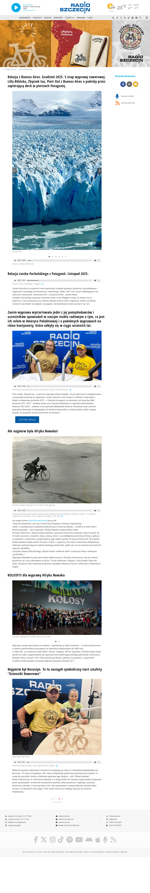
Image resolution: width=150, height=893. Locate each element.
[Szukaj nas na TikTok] (61, 837)
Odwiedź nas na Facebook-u (117, 17)
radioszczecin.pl (64, 816)
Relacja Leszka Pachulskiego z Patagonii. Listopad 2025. (48, 273)
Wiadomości (25, 18)
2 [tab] (52, 257)
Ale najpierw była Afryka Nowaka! (33, 431)
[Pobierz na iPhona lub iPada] (98, 837)
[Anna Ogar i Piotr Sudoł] (57, 717)
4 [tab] (58, 257)
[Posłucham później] (32, 264)
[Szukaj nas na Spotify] (69, 837)
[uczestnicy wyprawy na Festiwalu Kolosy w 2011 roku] (57, 607)
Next (99, 171)
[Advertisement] (20, 874)
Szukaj (140, 17)
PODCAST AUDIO (127, 96)
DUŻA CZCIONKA (115, 822)
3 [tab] (55, 257)
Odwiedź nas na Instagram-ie (125, 17)
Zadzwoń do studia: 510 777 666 (19, 816)
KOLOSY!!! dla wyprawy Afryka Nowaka (36, 575)
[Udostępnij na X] (129, 84)
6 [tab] (65, 257)
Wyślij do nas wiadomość (136, 17)
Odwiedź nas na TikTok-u (129, 17)
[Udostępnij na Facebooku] (123, 84)
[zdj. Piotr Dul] (57, 170)
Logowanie (113, 819)
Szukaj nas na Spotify (133, 17)
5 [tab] (62, 257)
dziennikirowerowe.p (37, 520)
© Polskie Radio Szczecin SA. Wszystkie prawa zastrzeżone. (44, 852)
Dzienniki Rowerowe (25, 69)
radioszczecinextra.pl (65, 819)
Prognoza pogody (14, 825)
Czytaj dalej (27, 419)
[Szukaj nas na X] (43, 837)
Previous (14, 171)
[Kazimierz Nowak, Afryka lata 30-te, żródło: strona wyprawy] (57, 469)
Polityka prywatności (97, 852)
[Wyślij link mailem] (135, 84)
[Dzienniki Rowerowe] (75, 43)
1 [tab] (49, 257)
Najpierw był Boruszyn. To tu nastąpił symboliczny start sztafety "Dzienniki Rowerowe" (55, 671)
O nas (90, 18)
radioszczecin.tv (64, 822)
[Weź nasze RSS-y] (113, 837)
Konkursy (58, 18)
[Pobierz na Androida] (89, 837)
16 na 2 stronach (57, 802)
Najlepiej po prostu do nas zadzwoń (113, 17)
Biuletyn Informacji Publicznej (68, 825)
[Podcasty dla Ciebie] (105, 837)
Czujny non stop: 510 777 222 (18, 819)
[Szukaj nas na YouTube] (79, 837)
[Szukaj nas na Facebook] (36, 837)
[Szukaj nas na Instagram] (52, 837)
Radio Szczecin (11, 69)
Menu (146, 17)
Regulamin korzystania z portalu (77, 852)
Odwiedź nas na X (121, 17)
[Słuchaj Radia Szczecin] (16, 7)
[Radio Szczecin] (75, 7)
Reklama (81, 18)
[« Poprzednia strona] (51, 799)
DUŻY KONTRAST (115, 825)
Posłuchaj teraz (114, 816)
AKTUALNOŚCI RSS (128, 103)
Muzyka (47, 18)
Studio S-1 (70, 18)
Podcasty (37, 18)
